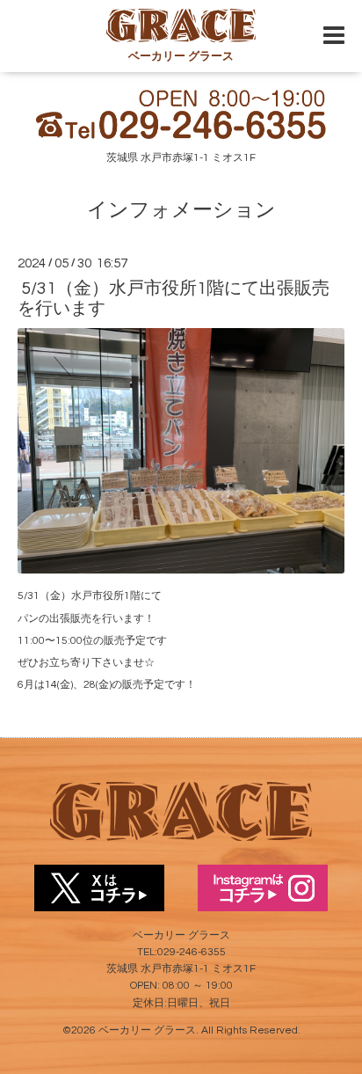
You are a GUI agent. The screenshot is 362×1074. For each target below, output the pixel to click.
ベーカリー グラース (147, 1030)
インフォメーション (181, 211)
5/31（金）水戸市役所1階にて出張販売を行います (173, 299)
